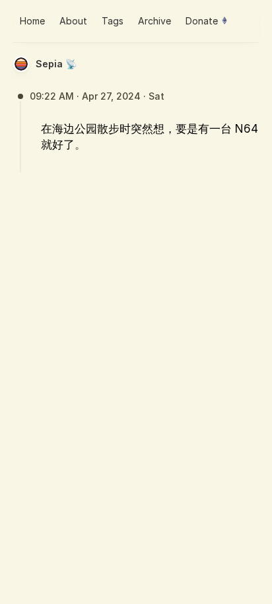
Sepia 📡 (56, 63)
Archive (154, 20)
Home (32, 20)
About (73, 20)
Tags (112, 20)
